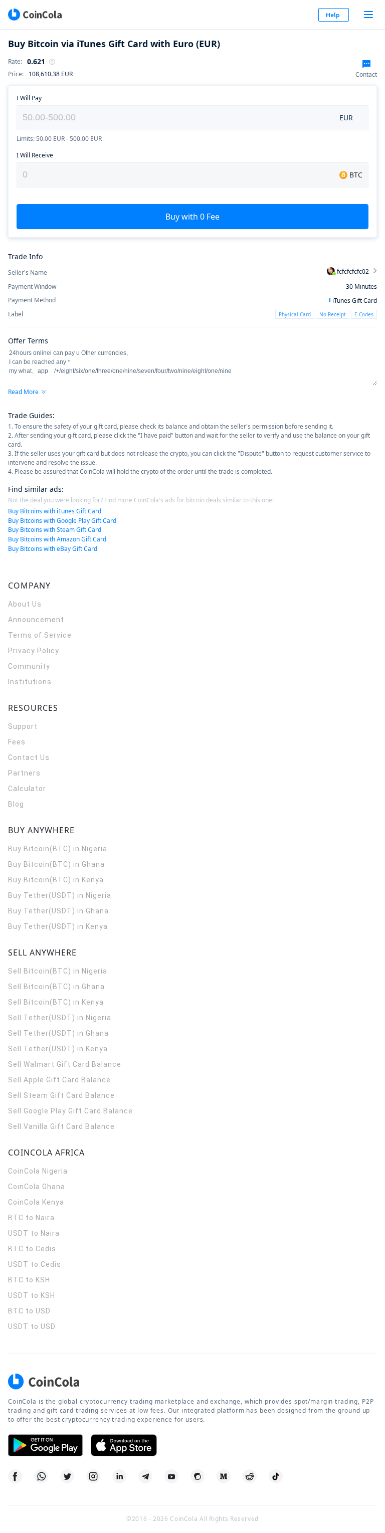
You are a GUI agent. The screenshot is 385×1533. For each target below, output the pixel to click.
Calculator (27, 789)
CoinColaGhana (36, 1187)
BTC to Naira (31, 1218)
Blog (16, 804)
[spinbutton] (173, 118)
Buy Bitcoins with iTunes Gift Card (54, 511)
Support (23, 726)
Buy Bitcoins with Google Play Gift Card (62, 520)
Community (29, 666)
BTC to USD (29, 1311)
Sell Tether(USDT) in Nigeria (59, 1018)
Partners (24, 773)
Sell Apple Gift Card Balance (59, 1080)
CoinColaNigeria (38, 1171)
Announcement (36, 620)
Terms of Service (40, 635)
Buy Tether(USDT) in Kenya (58, 926)
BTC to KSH (29, 1280)
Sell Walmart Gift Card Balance (64, 1064)
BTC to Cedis (32, 1249)
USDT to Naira (34, 1233)
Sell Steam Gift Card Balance (61, 1095)
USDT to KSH (31, 1295)
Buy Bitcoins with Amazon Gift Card (57, 539)
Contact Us (29, 757)
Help (333, 15)
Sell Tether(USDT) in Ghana (58, 1033)
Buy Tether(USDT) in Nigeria (59, 895)
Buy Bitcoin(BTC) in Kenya (56, 880)
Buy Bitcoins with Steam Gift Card (54, 529)
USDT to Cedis (34, 1264)
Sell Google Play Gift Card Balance (70, 1111)
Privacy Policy (33, 651)
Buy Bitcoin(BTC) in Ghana (56, 864)
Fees (17, 742)
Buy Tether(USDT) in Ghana (58, 911)
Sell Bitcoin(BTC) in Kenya (56, 1002)
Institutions (30, 682)
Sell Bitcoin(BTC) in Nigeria (57, 971)
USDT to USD (32, 1326)
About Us (25, 604)
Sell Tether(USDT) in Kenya (58, 1049)
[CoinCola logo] (35, 15)
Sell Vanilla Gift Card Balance (61, 1126)
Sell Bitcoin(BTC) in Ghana (56, 987)
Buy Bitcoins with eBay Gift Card (52, 548)
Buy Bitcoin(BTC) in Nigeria (57, 849)
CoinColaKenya (36, 1202)
